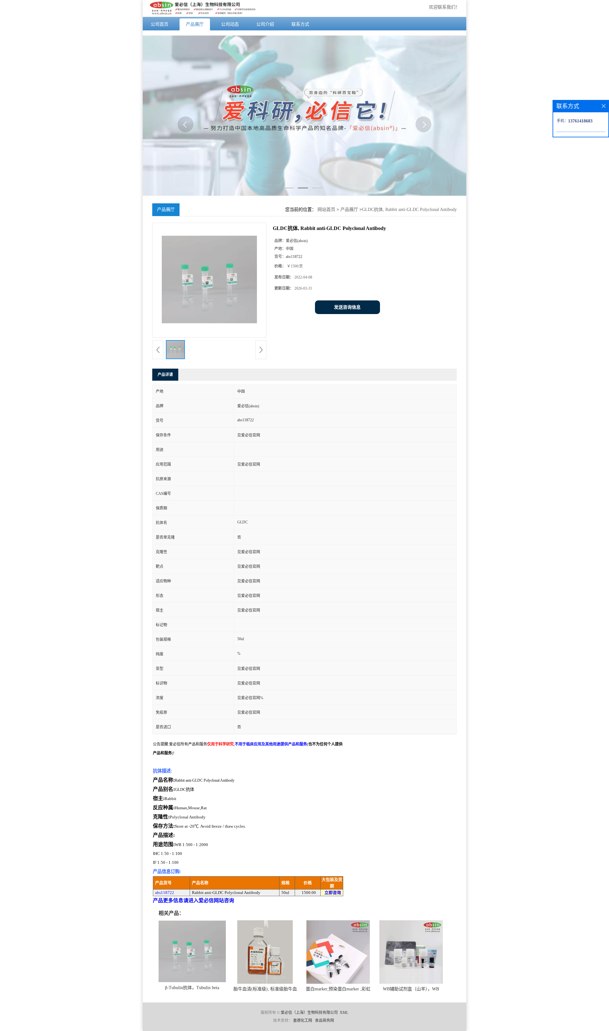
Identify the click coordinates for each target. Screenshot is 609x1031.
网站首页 (326, 209)
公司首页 (159, 24)
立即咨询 (332, 892)
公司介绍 (265, 24)
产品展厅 (195, 24)
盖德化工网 (302, 1020)
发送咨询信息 (347, 307)
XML (344, 1012)
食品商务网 (324, 1020)
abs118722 (164, 892)
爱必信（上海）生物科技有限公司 (309, 1012)
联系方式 (300, 24)
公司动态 (230, 24)
